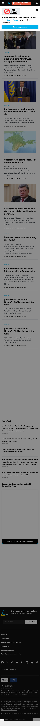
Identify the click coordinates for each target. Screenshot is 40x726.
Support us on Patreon (10, 20)
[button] (3, 3)
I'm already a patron (20, 27)
